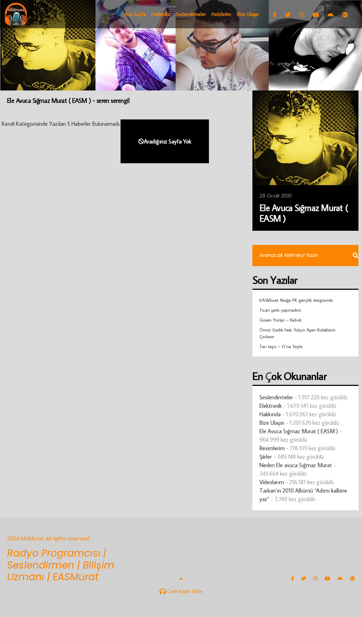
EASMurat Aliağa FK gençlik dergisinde (296, 300)
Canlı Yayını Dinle (184, 591)
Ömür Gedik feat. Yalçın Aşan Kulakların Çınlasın (297, 333)
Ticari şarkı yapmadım (280, 310)
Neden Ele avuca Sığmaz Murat (295, 465)
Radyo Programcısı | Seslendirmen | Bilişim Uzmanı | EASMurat (60, 565)
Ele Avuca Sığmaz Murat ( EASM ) (298, 431)
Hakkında (270, 414)
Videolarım (271, 482)
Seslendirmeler (276, 397)
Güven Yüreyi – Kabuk (280, 320)
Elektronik (270, 405)
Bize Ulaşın (271, 422)
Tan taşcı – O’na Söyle (280, 346)
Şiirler (265, 456)
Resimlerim (272, 448)
